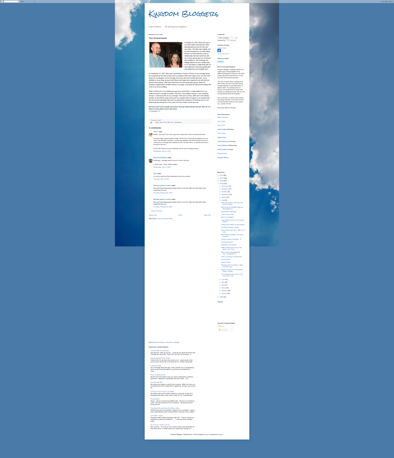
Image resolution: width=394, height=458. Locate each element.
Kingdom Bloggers (184, 13)
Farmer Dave (225, 259)
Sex (172, 122)
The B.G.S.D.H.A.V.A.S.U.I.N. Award (162, 391)
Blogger (220, 434)
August (224, 197)
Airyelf (207, 434)
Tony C (155, 131)
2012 (221, 178)
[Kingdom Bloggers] (219, 51)
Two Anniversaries (227, 242)
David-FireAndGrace (160, 157)
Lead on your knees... (228, 214)
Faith (165, 122)
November (225, 189)
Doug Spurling (222, 153)
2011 (221, 181)
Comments (223, 330)
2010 (221, 183)
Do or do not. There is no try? (160, 425)
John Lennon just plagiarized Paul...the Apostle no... (230, 253)
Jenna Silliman (223, 145)
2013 (221, 175)
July (223, 200)
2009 (221, 297)
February (225, 290)
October (224, 192)
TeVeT (159, 120)
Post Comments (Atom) (165, 218)
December (225, 186)
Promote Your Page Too (223, 53)
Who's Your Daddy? (227, 217)
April (223, 285)
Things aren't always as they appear (233, 224)
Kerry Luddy (222, 149)
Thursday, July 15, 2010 (161, 179)
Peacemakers (155, 399)
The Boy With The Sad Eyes (160, 350)
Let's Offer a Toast (157, 415)
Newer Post (153, 215)
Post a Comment (156, 211)
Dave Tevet (221, 125)
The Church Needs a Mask (230, 227)
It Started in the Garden (228, 245)
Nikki (168, 122)
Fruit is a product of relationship (231, 256)
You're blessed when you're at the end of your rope (232, 275)
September (225, 194)
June (223, 279)
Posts (222, 326)
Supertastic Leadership (228, 211)
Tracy (155, 173)
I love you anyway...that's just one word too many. (232, 203)
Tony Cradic (221, 121)
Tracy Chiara (222, 133)
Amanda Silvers (223, 157)
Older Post (207, 215)
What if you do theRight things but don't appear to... (232, 208)
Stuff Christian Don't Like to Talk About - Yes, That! (231, 248)
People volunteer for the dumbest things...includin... (232, 270)
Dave (161, 122)
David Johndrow (223, 117)
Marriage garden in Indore (162, 185)
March (224, 288)
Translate (233, 40)
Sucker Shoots (226, 262)
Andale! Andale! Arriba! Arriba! (160, 358)
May (223, 282)
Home (180, 215)
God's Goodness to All (158, 375)
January (224, 293)
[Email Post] (151, 122)
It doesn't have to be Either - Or (231, 239)
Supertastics (178, 122)
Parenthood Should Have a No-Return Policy (165, 408)
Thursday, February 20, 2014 (162, 193)
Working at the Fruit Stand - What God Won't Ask (232, 266)
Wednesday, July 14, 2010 (162, 151)
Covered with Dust (157, 382)
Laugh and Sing (156, 365)
